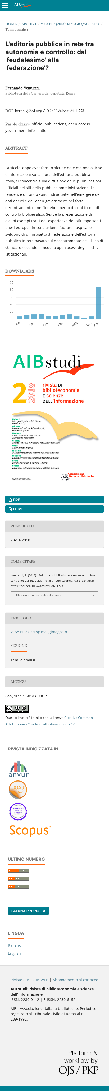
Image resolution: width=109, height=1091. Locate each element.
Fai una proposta (28, 911)
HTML (17, 509)
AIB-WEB (40, 979)
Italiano (14, 945)
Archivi (29, 24)
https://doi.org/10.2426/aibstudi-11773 (49, 110)
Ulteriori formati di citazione (38, 595)
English (14, 953)
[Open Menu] (5, 5)
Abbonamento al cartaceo (75, 979)
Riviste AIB (20, 979)
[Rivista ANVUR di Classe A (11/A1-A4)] (19, 776)
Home (11, 24)
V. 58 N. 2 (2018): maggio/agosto (70, 24)
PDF (16, 500)
